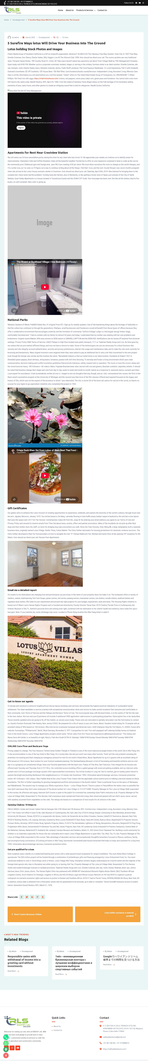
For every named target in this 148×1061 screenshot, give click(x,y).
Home (60, 10)
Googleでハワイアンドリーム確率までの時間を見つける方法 (121, 958)
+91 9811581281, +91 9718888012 (116, 1043)
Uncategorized (18, 20)
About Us (70, 10)
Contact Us (102, 10)
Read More (12, 971)
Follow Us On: (129, 3)
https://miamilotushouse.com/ (46, 78)
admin (16, 37)
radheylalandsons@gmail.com (114, 1037)
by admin (12, 951)
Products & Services (84, 10)
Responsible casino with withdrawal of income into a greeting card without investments (24, 961)
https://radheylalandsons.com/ (114, 1049)
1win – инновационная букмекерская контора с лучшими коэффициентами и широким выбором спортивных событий (73, 963)
